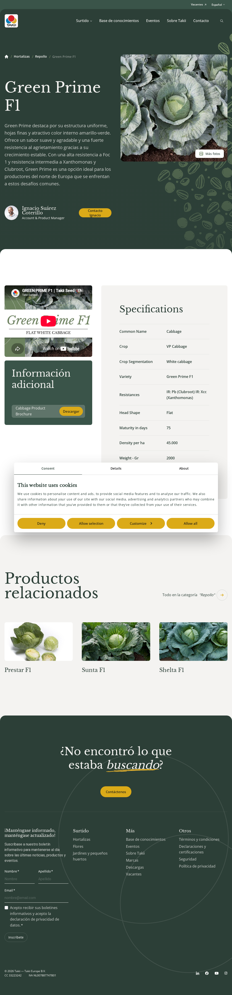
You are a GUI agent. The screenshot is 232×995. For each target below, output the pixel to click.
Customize (138, 523)
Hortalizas (22, 57)
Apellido (44, 871)
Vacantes (134, 874)
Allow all (190, 523)
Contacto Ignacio (95, 212)
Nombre (11, 871)
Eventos (153, 20)
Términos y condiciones (199, 839)
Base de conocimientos (119, 20)
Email (9, 890)
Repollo (41, 57)
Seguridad (187, 859)
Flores (78, 846)
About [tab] (184, 468)
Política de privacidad (197, 866)
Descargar (71, 411)
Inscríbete (16, 937)
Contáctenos (116, 791)
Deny (41, 523)
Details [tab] (116, 468)
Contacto (201, 20)
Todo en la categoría (188, 594)
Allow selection (91, 523)
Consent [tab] (48, 468)
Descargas (135, 867)
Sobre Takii (176, 20)
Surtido (82, 20)
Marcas (132, 860)
